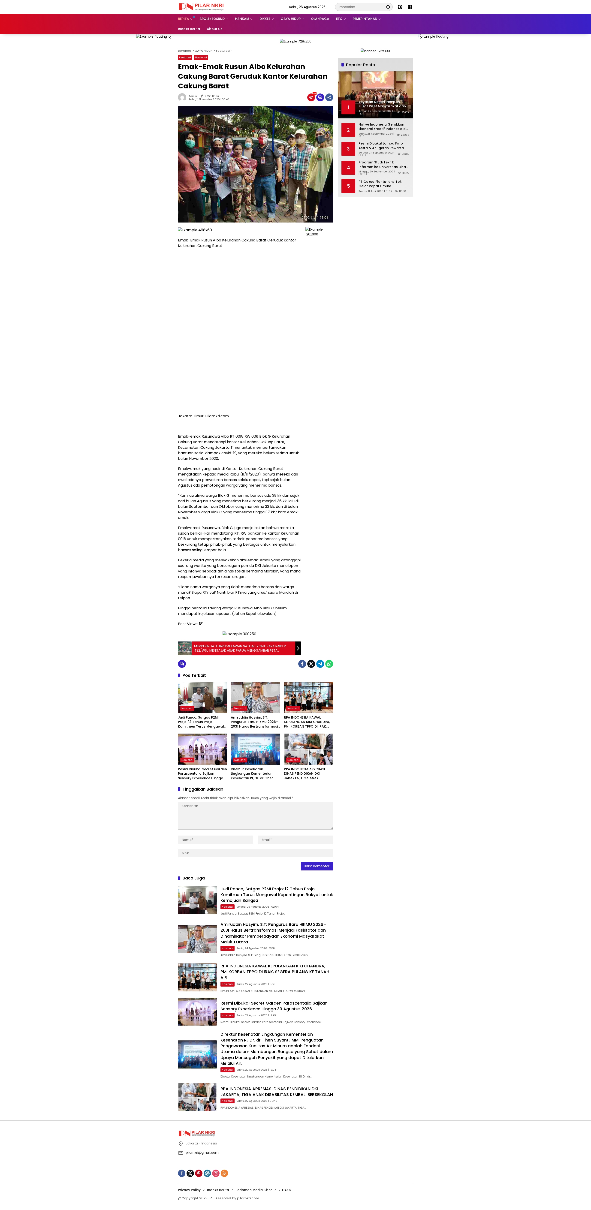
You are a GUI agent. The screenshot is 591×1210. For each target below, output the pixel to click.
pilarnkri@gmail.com (202, 1152)
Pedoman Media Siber (253, 1190)
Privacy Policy (189, 1190)
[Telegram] (320, 664)
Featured (185, 57)
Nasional (201, 57)
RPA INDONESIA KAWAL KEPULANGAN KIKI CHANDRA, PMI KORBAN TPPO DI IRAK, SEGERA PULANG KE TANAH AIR (308, 722)
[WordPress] (207, 1173)
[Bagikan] (329, 97)
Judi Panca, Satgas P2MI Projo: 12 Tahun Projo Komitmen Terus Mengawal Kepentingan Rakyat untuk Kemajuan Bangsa (201, 722)
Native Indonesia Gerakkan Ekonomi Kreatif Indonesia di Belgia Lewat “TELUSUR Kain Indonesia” (382, 126)
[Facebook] (302, 664)
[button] (388, 7)
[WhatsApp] (329, 664)
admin (193, 96)
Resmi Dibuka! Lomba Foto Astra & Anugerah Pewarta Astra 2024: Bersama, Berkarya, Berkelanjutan (381, 145)
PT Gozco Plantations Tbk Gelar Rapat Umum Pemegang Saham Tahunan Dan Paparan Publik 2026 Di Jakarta (382, 183)
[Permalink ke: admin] (183, 97)
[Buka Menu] (410, 7)
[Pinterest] (198, 1173)
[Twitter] (311, 664)
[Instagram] (216, 1173)
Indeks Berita (218, 1190)
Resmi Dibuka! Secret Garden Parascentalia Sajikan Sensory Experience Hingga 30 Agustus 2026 (202, 774)
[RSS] (224, 1173)
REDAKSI (285, 1190)
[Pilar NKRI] (201, 6)
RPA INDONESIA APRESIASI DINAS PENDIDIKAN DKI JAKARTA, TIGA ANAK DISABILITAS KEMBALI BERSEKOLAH (304, 774)
